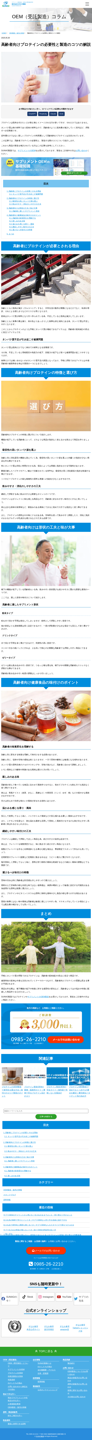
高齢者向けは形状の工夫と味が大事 (22, 208)
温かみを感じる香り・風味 (21, 224)
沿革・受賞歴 (43, 1373)
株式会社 (19, 4)
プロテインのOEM (15, 1373)
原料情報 (7, 1200)
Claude (53, 114)
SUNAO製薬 (40, 1436)
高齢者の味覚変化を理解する (22, 218)
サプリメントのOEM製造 (38, 997)
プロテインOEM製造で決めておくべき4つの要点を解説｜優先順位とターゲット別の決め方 (79, 1091)
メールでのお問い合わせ (47, 1250)
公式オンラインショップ (47, 1390)
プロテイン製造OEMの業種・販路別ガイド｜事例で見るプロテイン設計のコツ (34, 1091)
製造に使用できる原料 (17, 1424)
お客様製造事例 (14, 1404)
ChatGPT (32, 114)
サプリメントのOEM (26, 151)
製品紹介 (71, 1363)
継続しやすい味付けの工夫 (21, 227)
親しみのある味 (17, 221)
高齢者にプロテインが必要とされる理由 (24, 191)
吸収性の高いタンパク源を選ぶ (23, 201)
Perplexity (43, 114)
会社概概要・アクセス (47, 1370)
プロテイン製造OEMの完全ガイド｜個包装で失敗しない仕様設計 (57, 1090)
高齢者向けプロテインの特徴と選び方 (23, 198)
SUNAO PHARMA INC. (17, 5)
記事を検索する (46, 1116)
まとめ (10, 234)
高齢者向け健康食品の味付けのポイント (24, 215)
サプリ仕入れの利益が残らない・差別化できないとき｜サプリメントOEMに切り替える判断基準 (42, 1235)
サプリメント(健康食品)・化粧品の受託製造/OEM (22, 2)
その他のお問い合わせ (77, 1397)
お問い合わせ (81, 151)
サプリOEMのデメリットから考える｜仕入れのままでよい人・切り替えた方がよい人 (37, 1215)
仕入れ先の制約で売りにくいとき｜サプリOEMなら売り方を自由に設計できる (35, 1220)
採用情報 (41, 1382)
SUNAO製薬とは (44, 1363)
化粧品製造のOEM (15, 1376)
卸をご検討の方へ (15, 1416)
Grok (61, 114)
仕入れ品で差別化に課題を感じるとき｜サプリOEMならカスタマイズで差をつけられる (38, 1225)
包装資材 (11, 1380)
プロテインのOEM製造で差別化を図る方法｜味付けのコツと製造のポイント (12, 1091)
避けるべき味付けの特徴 (20, 230)
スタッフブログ (9, 1195)
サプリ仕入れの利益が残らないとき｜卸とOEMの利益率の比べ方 (29, 1230)
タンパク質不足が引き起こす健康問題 (26, 194)
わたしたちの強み (15, 1383)
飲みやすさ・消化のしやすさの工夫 (25, 204)
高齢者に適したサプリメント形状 (24, 211)
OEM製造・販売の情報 (12, 1190)
